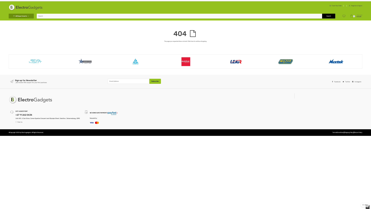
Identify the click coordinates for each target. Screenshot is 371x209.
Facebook (337, 82)
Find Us (19, 122)
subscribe (155, 81)
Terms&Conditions (338, 132)
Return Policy (358, 132)
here (192, 41)
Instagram (357, 82)
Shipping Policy (349, 132)
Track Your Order (337, 6)
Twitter (347, 82)
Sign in (360, 6)
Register (354, 6)
